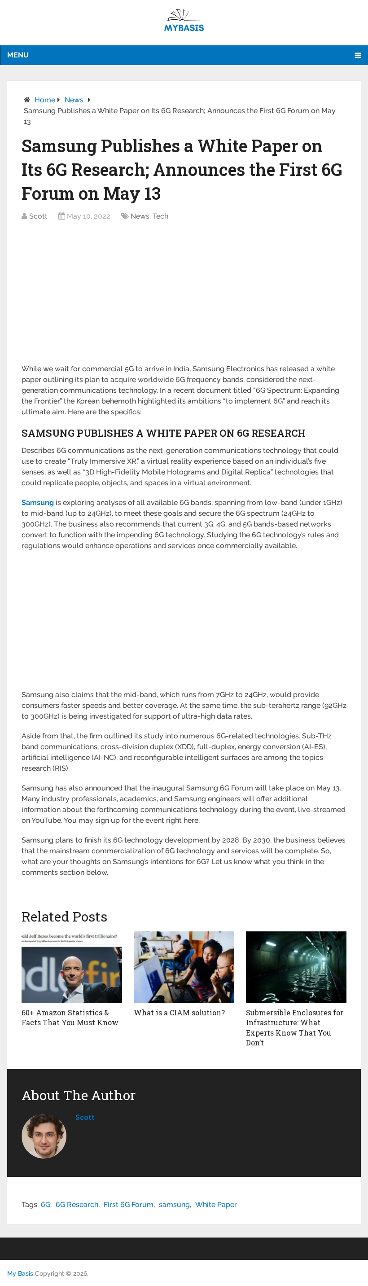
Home (45, 100)
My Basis (20, 1273)
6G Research (77, 1204)
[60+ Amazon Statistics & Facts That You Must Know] (72, 967)
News (74, 100)
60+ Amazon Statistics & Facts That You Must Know (70, 1017)
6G (45, 1204)
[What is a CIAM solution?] (184, 967)
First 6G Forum (128, 1204)
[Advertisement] (184, 297)
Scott (38, 216)
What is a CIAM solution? (179, 1012)
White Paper (216, 1204)
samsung (174, 1204)
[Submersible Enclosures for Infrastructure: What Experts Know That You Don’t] (296, 967)
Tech (160, 216)
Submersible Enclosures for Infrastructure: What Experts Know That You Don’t (294, 1027)
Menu (18, 55)
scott (85, 1117)
